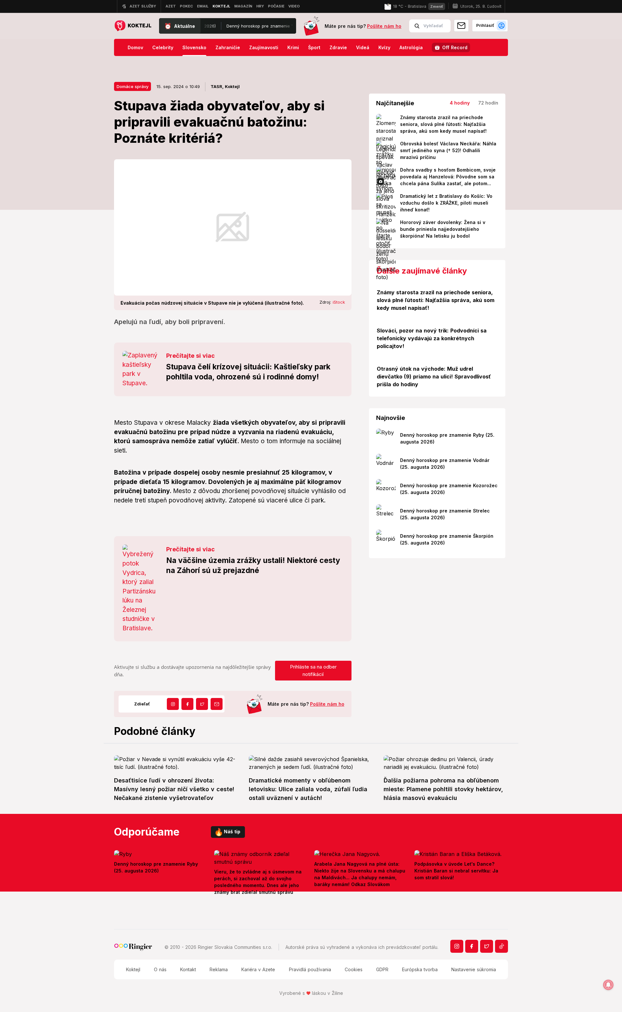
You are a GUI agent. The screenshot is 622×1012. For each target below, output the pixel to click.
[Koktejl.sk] (132, 26)
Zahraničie (227, 47)
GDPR (382, 969)
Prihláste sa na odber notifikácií (313, 670)
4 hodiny (460, 103)
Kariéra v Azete (258, 969)
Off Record (454, 47)
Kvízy (384, 47)
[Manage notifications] (608, 985)
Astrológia (411, 47)
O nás (160, 969)
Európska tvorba (420, 969)
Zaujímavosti (263, 47)
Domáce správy (132, 86)
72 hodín (488, 103)
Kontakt (188, 969)
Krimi (293, 47)
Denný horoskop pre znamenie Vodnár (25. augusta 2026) (263, 25)
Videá (362, 47)
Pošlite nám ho (384, 26)
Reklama (219, 969)
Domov (135, 47)
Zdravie (338, 47)
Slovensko (194, 47)
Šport (314, 47)
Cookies (354, 969)
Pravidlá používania (310, 969)
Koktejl (133, 969)
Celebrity (162, 47)
